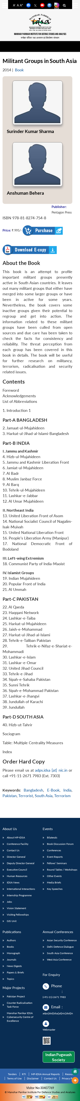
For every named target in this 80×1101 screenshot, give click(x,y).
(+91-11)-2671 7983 (54, 997)
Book (19, 70)
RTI (24, 1074)
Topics (10, 978)
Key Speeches (55, 888)
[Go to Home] (75, 1071)
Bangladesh (33, 790)
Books (10, 946)
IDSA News (13, 882)
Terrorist (25, 795)
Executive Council (17, 869)
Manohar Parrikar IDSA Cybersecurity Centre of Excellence (20, 1016)
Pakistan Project (16, 996)
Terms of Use (14, 1078)
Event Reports (55, 856)
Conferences (54, 850)
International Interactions (21, 888)
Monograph (13, 953)
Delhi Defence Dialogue (60, 946)
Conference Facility (17, 844)
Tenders (12, 1074)
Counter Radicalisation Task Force (19, 1004)
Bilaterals (52, 837)
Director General (16, 856)
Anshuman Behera (25, 193)
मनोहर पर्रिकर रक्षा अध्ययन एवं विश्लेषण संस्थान (40, 37)
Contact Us (13, 850)
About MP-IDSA (16, 837)
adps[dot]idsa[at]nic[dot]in (58, 1013)
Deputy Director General (20, 863)
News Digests (14, 966)
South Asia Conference (60, 953)
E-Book (53, 790)
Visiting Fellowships (18, 914)
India (67, 790)
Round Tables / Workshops (62, 869)
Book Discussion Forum (60, 844)
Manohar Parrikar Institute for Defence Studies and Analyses (40, 34)
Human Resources (17, 876)
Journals (11, 959)
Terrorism (62, 795)
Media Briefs (54, 882)
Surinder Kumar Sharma (30, 131)
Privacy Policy (69, 1078)
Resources (71, 1074)
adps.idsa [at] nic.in (51, 770)
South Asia (43, 795)
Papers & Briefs (15, 972)
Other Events (54, 876)
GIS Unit (11, 921)
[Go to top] (75, 1080)
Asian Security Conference (62, 940)
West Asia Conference (59, 959)
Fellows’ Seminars (57, 863)
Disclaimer (33, 1078)
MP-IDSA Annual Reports (45, 1074)
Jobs (9, 901)
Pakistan (10, 795)
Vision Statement (16, 908)
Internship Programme (19, 895)
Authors (11, 940)
